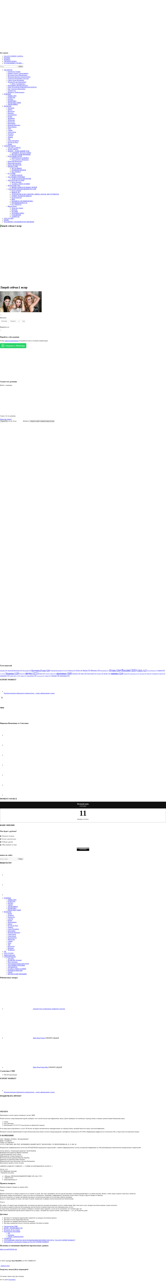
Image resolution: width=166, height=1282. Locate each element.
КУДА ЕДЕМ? (16, 191)
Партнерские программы (12, 1231)
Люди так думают (17, 208)
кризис (107, 673)
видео (31, 673)
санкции (5, 676)
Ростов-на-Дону (13, 142)
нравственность (134, 673)
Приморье (11, 108)
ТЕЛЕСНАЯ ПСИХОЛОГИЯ (21, 178)
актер (22, 673)
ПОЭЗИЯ (15, 211)
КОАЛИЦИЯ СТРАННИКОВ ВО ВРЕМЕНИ (19, 222)
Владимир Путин (40, 670)
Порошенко (104, 670)
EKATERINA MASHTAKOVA (18, 85)
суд (18, 676)
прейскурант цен (9, 955)
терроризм (31, 676)
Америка (3, 670)
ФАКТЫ (14, 210)
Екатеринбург (12, 115)
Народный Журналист (15, 161)
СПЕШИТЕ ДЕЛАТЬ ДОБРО (21, 153)
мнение (117, 673)
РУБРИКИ (7, 898)
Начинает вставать (8, 836)
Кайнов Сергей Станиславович (18, 73)
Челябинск (11, 118)
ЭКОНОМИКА (13, 104)
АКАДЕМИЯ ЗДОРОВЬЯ (16, 965)
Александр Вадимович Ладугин (18, 78)
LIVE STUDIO (9, 218)
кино (84, 673)
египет (53, 673)
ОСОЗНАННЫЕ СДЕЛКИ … (13, 63)
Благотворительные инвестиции (18, 963)
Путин (115, 670)
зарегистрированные (12, 341)
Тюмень (10, 137)
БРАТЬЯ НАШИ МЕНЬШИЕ (21, 154)
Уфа (9, 139)
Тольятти (11, 134)
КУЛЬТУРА (11, 97)
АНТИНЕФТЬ (12, 967)
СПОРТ (10, 905)
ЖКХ (13, 199)
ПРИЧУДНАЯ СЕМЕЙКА (20, 158)
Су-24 (2, 673)
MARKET (7, 59)
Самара (10, 130)
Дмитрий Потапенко (57, 670)
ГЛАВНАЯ (7, 1238)
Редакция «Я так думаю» (12, 1230)
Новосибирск (12, 127)
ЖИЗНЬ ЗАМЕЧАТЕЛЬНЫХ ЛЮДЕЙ (24, 187)
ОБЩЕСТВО (12, 96)
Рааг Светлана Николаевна (16, 89)
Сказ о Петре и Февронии (20, 159)
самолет (162, 673)
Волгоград (11, 111)
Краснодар (11, 121)
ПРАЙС (6, 220)
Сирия (161, 670)
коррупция (92, 673)
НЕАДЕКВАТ (16, 172)
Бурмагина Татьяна (14, 71)
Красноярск (11, 123)
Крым (86, 670)
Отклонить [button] (11, 1279)
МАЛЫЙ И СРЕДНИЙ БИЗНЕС (22, 201)
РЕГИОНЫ (7, 912)
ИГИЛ (79, 670)
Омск (9, 128)
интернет (77, 673)
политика (155, 673)
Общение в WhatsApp (15, 345)
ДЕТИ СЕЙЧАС (13, 149)
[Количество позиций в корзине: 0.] (2, 698)
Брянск (10, 109)
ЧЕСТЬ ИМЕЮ (17, 168)
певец (149, 673)
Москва (95, 670)
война (42, 673)
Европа (72, 670)
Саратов (10, 135)
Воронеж (11, 113)
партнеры (11, 1235)
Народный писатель (14, 163)
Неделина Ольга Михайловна (17, 75)
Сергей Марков (152, 670)
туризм (48, 675)
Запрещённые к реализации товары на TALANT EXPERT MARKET (26, 1242)
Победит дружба (7, 842)
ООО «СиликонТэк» (18, 84)
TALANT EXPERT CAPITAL (13, 56)
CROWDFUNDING (10, 61)
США (142, 670)
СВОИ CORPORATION (16, 1236)
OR (5, 951)
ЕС (66, 670)
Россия (129, 670)
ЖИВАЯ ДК (16, 192)
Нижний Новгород (14, 125)
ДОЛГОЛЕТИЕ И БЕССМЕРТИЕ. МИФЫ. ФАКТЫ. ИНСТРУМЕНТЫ (35, 194)
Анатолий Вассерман (14, 670)
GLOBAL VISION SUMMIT (21, 184)
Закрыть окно (5, 1266)
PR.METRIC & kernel (15, 960)
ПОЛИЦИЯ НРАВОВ (19, 170)
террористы (40, 675)
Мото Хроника (16, 182)
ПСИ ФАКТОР (17, 197)
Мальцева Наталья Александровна (19, 77)
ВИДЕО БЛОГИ (17, 175)
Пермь (10, 144)
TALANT (11, 958)
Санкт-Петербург (13, 140)
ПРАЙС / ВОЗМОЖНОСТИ (13, 1228)
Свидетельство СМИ (11, 1226)
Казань (10, 116)
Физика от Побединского (16, 92)
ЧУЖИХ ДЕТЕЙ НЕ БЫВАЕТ (22, 196)
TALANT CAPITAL (14, 147)
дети (47, 673)
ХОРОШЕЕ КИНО (18, 213)
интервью (64, 673)
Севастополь (12, 132)
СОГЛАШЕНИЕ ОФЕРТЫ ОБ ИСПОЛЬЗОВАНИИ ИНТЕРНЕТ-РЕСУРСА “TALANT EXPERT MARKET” (39, 1240)
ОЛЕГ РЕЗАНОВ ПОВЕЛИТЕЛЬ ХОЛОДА (22, 87)
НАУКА (10, 99)
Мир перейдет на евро (9, 845)
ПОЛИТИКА (12, 101)
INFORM (7, 58)
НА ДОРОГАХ (16, 204)
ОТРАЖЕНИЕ (16, 215)
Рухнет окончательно (9, 839)
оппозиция (142, 673)
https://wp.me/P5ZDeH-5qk (8, 1249)
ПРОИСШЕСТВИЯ (14, 102)
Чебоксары (11, 120)
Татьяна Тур (12, 90)
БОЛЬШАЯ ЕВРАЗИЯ (15, 970)
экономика (65, 676)
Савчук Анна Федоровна (16, 80)
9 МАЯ (10, 972)
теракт (23, 676)
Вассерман (27, 670)
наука (126, 673)
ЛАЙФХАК (16, 216)
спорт (13, 676)
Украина (12, 673)
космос (100, 673)
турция (55, 676)
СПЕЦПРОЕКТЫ (10, 957)
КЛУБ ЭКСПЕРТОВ (14, 165)
